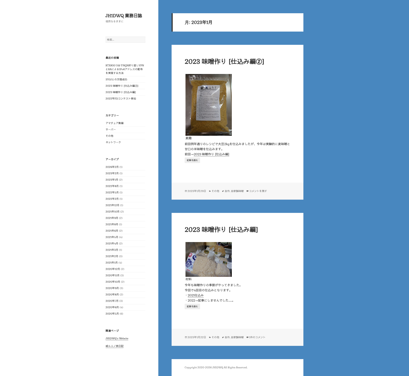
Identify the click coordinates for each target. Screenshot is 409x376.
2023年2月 (112, 173)
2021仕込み (196, 295)
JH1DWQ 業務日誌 (124, 15)
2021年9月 (112, 218)
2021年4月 (112, 243)
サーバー (111, 129)
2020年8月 (112, 294)
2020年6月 (112, 307)
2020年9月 (112, 288)
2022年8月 (112, 186)
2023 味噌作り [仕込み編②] (122, 86)
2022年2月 (112, 199)
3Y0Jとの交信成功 (116, 79)
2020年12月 (113, 269)
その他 (109, 136)
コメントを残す (258, 191)
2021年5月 (112, 237)
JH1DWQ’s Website (117, 338)
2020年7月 (112, 301)
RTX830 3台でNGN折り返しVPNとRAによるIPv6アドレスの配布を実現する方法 (125, 69)
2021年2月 (112, 256)
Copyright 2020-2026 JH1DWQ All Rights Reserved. (216, 367)
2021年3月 (112, 250)
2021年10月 (113, 211)
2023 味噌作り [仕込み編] (121, 92)
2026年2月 (112, 167)
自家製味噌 (237, 191)
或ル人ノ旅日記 (114, 346)
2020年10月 (113, 282)
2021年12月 (113, 205)
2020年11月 (113, 275)
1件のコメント (257, 337)
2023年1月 (112, 179)
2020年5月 (112, 313)
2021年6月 (112, 230)
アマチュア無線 (114, 123)
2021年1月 (112, 262)
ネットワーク (113, 142)
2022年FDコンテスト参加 (121, 98)
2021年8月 (112, 224)
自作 (227, 191)
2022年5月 (112, 192)
